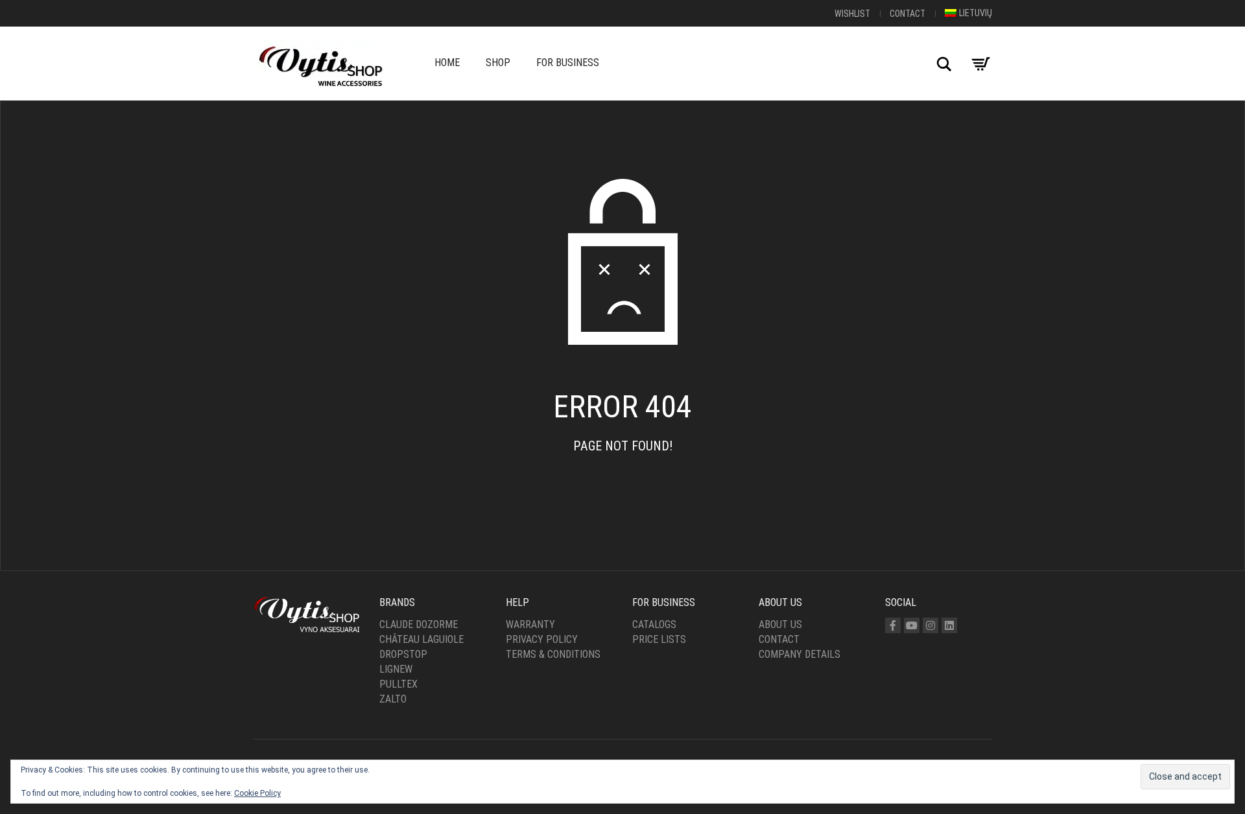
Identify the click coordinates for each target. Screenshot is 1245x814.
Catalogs (654, 624)
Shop (498, 62)
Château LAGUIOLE (421, 639)
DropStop (403, 654)
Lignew (395, 669)
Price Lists (659, 639)
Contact (907, 13)
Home (447, 62)
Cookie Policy (257, 793)
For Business (567, 62)
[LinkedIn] (949, 625)
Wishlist (852, 13)
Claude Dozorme (418, 624)
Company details (799, 654)
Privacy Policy (542, 639)
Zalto (393, 699)
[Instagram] (930, 625)
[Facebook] (893, 625)
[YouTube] (911, 625)
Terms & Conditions (553, 654)
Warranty (530, 624)
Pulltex (398, 684)
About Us (780, 624)
